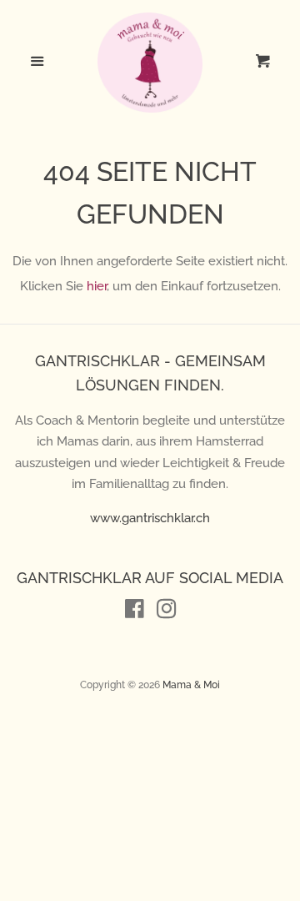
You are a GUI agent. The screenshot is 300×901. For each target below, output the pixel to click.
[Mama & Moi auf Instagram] (167, 612)
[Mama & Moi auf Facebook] (134, 612)
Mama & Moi (191, 685)
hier (97, 286)
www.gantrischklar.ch (150, 518)
